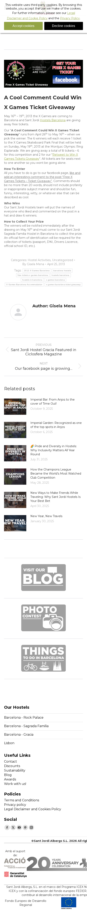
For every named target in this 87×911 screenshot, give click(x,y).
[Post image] (15, 407)
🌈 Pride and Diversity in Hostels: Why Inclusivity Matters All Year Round (53, 450)
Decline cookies (63, 26)
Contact (10, 761)
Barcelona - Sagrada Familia (26, 726)
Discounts (12, 766)
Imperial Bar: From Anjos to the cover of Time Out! (52, 401)
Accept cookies (23, 26)
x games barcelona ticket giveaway (63, 284)
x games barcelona (55, 280)
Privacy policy (15, 805)
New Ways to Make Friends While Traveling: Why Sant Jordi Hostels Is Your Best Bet (55, 497)
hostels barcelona (60, 275)
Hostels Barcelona (53, 120)
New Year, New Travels (46, 516)
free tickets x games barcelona (33, 275)
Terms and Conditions (21, 800)
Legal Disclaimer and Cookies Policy (32, 809)
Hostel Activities (39, 260)
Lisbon (9, 743)
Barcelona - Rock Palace (24, 717)
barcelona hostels (62, 270)
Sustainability (14, 770)
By (33, 264)
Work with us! (15, 784)
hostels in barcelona (32, 280)
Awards (10, 779)
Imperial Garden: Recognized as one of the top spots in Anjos (56, 425)
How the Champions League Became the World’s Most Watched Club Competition (55, 473)
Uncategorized (62, 260)
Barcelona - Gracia (18, 734)
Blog (8, 775)
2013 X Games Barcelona (37, 270)
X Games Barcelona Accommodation (24, 284)
